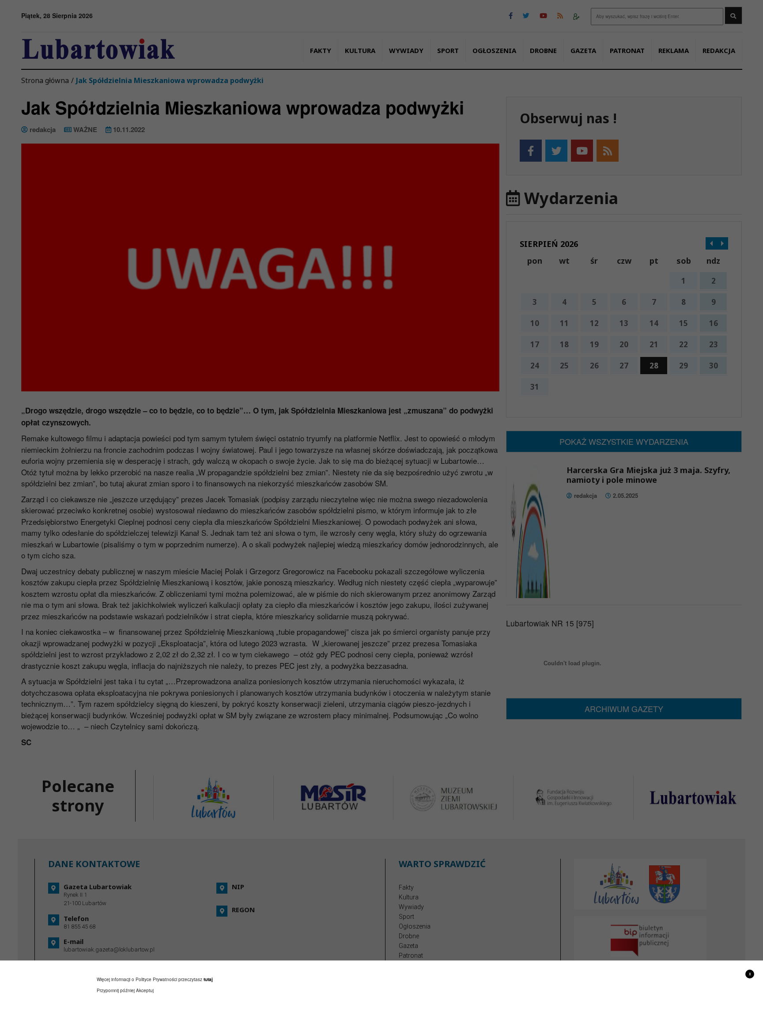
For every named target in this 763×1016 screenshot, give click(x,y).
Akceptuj (145, 990)
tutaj (208, 979)
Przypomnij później (116, 990)
